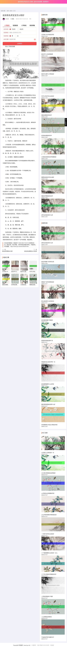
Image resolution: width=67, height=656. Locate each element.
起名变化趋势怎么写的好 (30, 251)
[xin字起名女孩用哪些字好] (53, 484)
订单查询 (65, 123)
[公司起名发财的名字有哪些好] (53, 147)
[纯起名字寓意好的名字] (53, 187)
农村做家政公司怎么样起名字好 (49, 424)
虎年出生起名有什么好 (47, 215)
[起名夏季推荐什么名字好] (53, 373)
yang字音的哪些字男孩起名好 (49, 514)
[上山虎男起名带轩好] (53, 607)
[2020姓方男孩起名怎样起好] (53, 463)
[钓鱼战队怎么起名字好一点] (53, 352)
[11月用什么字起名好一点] (53, 444)
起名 (11, 10)
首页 (8, 10)
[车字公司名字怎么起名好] (53, 86)
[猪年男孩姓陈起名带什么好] (53, 395)
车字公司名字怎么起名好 (47, 96)
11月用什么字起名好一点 (47, 452)
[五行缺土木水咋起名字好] (53, 25)
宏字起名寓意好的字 (46, 135)
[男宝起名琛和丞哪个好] (53, 331)
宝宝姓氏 (6, 32)
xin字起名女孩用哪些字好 (47, 493)
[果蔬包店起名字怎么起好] (53, 168)
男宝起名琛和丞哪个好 (47, 340)
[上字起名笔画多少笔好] (53, 586)
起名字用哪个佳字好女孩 (47, 261)
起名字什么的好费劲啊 (47, 54)
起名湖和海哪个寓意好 (47, 320)
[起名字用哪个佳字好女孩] (53, 253)
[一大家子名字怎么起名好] (53, 525)
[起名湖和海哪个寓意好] (53, 311)
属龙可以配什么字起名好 (47, 74)
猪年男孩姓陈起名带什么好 (48, 404)
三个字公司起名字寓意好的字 (48, 574)
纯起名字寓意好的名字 (47, 196)
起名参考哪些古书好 (7, 251)
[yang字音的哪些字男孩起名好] (53, 505)
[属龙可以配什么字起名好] (53, 65)
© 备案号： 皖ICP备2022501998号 (40, 645)
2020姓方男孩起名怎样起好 (48, 473)
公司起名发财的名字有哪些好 (48, 157)
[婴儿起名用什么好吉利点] (53, 292)
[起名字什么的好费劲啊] (53, 45)
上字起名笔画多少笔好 (47, 596)
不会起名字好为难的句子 (47, 637)
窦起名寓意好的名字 (46, 115)
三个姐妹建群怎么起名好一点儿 (49, 553)
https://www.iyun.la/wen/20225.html (19, 246)
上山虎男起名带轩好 (46, 616)
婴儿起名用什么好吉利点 (47, 301)
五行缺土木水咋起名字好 (47, 34)
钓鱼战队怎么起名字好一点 (48, 362)
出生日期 (6, 39)
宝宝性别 (6, 36)
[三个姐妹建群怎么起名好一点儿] (53, 544)
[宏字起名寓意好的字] (53, 126)
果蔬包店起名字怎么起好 (47, 177)
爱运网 (52, 645)
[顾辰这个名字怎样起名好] (53, 272)
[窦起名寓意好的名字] (53, 106)
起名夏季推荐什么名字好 (47, 384)
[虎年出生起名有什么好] (53, 206)
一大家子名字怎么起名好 (47, 534)
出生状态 (6, 29)
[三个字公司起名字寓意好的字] (53, 564)
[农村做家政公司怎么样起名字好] (53, 415)
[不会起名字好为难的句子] (53, 627)
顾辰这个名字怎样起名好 (47, 282)
